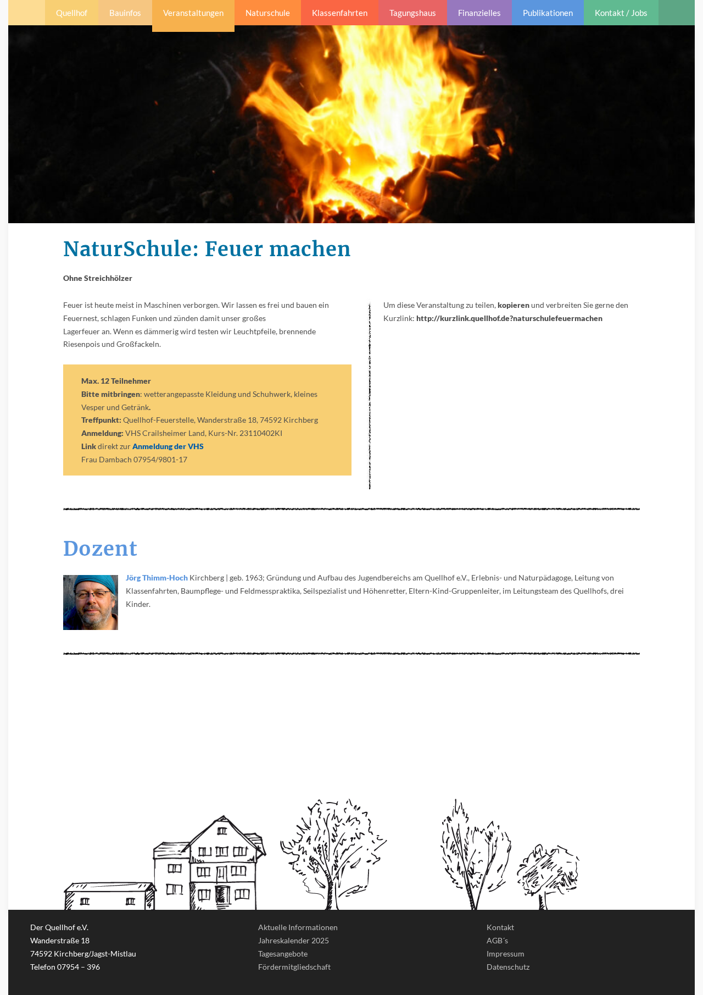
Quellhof (71, 13)
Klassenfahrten (339, 13)
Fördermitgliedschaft (294, 966)
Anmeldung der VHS (168, 446)
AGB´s (497, 940)
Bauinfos (125, 13)
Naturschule (268, 13)
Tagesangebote (283, 953)
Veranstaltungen (193, 13)
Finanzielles (479, 13)
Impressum (506, 953)
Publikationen (548, 13)
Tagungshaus (412, 13)
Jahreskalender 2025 (293, 940)
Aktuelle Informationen (298, 927)
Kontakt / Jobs (621, 13)
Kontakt (500, 927)
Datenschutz (508, 966)
